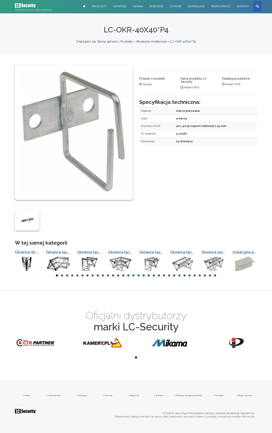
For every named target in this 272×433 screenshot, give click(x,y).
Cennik (138, 6)
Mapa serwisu (244, 395)
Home (27, 395)
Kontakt (243, 6)
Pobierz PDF (191, 87)
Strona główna (107, 41)
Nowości (120, 6)
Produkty (99, 6)
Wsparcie (156, 6)
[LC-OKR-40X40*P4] (27, 219)
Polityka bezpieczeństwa (189, 395)
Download (196, 6)
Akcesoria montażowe (151, 41)
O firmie (175, 6)
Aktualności (54, 395)
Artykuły (82, 395)
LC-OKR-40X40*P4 (183, 41)
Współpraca (221, 6)
